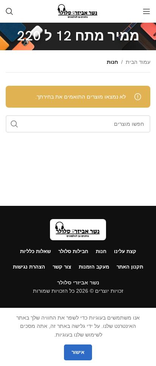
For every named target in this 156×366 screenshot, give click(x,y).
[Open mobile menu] (146, 11)
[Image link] (78, 229)
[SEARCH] (14, 124)
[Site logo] (78, 11)
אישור (78, 352)
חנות (112, 62)
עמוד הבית (138, 62)
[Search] (9, 11)
